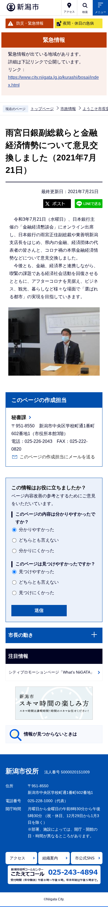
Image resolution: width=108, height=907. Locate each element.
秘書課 (18, 417)
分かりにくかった (36, 550)
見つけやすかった (36, 571)
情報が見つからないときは (50, 734)
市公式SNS (84, 858)
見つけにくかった (36, 592)
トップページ (42, 108)
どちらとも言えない (39, 540)
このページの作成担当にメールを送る (57, 456)
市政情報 (68, 108)
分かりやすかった (36, 529)
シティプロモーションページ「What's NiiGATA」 (51, 672)
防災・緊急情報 (29, 23)
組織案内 (50, 858)
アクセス (17, 858)
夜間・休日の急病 (78, 23)
